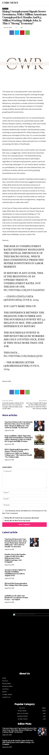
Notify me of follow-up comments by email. (22, 518)
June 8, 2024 (31, 300)
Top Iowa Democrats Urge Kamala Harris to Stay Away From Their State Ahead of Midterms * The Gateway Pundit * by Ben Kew (18, 425)
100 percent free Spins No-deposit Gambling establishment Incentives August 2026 (15, 573)
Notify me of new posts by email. (18, 520)
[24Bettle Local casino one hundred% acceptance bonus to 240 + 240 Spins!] (34, 598)
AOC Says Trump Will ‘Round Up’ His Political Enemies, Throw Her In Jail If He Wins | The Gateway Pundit (36, 406)
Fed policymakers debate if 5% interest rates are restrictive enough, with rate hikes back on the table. (13, 406)
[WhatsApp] (27, 32)
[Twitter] (17, 32)
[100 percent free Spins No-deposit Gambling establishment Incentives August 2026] (34, 573)
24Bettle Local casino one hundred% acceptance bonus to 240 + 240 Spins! (16, 598)
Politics (5, 8)
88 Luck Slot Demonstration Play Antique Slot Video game (16, 584)
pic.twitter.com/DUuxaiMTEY (24, 290)
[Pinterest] (22, 32)
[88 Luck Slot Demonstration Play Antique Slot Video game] (34, 586)
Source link (6, 381)
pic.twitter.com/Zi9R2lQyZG (23, 356)
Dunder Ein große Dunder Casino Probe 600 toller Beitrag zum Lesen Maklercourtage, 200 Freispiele (15, 558)
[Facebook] (11, 32)
